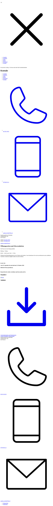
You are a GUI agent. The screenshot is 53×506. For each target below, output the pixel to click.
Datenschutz (5, 503)
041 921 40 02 (7, 239)
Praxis (4, 60)
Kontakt (4, 63)
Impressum (5, 504)
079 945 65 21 (7, 241)
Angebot (5, 57)
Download (5, 61)
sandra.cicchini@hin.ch (5, 243)
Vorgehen (5, 58)
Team (4, 59)
